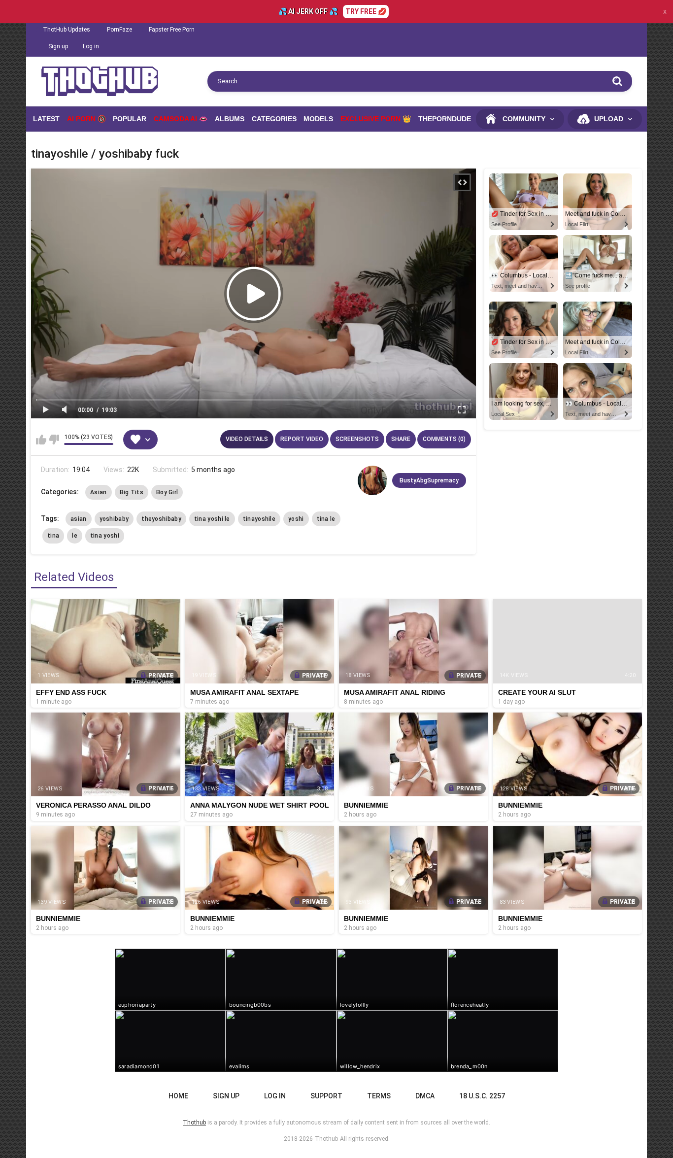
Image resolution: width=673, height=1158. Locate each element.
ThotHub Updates (66, 29)
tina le (326, 518)
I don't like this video (54, 439)
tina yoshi (104, 535)
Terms (379, 1096)
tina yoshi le (212, 518)
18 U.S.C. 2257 (482, 1096)
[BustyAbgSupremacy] (372, 480)
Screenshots (357, 439)
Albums (229, 119)
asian (78, 518)
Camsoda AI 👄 (180, 119)
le (74, 535)
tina (53, 535)
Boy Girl (167, 492)
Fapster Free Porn (172, 29)
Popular (129, 119)
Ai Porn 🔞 (86, 119)
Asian (98, 492)
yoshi (296, 518)
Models (318, 119)
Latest (46, 119)
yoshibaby (114, 518)
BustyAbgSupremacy (429, 480)
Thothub (326, 1138)
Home (178, 1096)
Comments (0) (444, 439)
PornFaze (119, 29)
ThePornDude (444, 119)
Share (400, 439)
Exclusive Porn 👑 (375, 119)
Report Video (301, 439)
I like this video (41, 439)
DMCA (425, 1096)
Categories (274, 119)
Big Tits (131, 492)
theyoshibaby (161, 518)
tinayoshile (259, 518)
